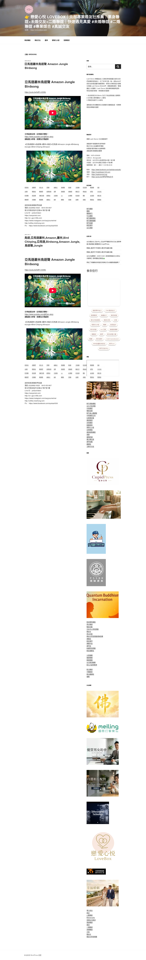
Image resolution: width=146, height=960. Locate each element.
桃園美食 (90, 425)
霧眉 (88, 211)
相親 (90, 339)
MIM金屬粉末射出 (99, 344)
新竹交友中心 (103, 348)
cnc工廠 (103, 329)
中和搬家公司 (91, 415)
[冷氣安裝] (96, 553)
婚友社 (89, 631)
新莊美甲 (90, 225)
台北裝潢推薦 (91, 662)
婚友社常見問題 (92, 636)
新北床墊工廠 (111, 334)
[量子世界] (103, 617)
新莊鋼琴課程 (91, 622)
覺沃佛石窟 (90, 439)
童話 (88, 925)
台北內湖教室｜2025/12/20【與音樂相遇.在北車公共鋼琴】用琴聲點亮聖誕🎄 (103, 257)
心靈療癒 (90, 915)
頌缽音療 (100, 636)
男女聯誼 (90, 624)
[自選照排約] (103, 796)
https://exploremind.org (99, 174)
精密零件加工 (97, 310)
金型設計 (113, 325)
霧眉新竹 (90, 213)
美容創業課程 (91, 432)
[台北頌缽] (96, 585)
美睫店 (94, 334)
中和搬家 (90, 408)
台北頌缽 (90, 228)
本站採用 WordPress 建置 (32, 955)
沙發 (115, 320)
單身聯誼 (27, 40)
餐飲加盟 (90, 411)
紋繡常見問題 (91, 648)
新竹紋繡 (90, 223)
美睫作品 (90, 643)
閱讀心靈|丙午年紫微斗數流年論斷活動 (99, 248)
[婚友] (104, 863)
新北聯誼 (90, 669)
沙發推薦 (90, 655)
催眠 (88, 676)
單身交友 (38, 40)
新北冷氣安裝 (95, 320)
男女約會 (90, 634)
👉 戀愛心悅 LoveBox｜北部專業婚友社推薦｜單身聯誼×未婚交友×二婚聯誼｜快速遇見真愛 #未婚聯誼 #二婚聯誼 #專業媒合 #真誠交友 (72, 21)
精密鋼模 (90, 660)
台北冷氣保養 (91, 406)
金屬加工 (104, 315)
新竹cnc (112, 344)
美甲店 (89, 646)
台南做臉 (90, 430)
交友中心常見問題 (93, 629)
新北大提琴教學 (92, 665)
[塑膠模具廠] (98, 823)
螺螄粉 (89, 444)
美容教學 (90, 420)
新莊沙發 (107, 320)
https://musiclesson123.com (100, 172)
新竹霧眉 (90, 209)
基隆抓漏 (90, 437)
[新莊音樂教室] (104, 518)
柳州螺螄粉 (90, 674)
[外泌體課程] (103, 399)
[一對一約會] (103, 764)
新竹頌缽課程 (91, 403)
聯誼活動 (90, 627)
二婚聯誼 (90, 927)
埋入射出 (90, 910)
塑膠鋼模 (90, 657)
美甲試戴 (90, 442)
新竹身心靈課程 (92, 413)
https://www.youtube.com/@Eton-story (39, 136)
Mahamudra (91, 917)
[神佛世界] (103, 717)
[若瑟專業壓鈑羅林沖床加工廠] (96, 874)
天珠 (88, 932)
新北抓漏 (93, 329)
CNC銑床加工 (110, 310)
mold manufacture (112, 339)
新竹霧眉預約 (91, 218)
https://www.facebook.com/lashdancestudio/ (106, 169)
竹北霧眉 (90, 216)
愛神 (46, 40)
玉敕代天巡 (90, 446)
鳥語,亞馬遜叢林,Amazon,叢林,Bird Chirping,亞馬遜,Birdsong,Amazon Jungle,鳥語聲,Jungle (52, 241)
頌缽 (88, 434)
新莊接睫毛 (90, 651)
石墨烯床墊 (90, 418)
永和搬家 (90, 422)
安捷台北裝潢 (91, 920)
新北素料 (99, 339)
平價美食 (90, 672)
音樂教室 (67, 40)
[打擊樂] (103, 732)
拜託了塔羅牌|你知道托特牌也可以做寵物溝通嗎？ (103, 262)
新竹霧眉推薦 (91, 220)
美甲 (101, 334)
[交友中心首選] (103, 484)
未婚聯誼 (90, 929)
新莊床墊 (114, 315)
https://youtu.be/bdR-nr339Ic (35, 92)
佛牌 (104, 325)
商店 (88, 913)
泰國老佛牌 (113, 329)
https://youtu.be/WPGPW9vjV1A (102, 177)
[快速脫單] (103, 906)
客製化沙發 (55, 40)
